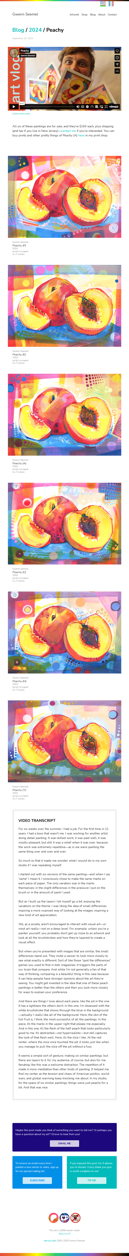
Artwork (74, 14)
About (101, 14)
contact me (68, 131)
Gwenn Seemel (25, 14)
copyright (50, 1240)
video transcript (21, 113)
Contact (112, 14)
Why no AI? (65, 1233)
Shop (84, 14)
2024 (35, 30)
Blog (93, 14)
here (81, 135)
